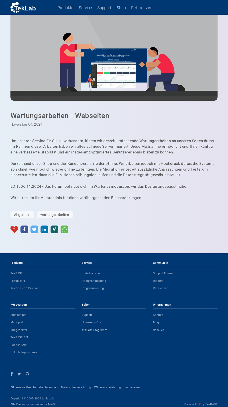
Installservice (91, 273)
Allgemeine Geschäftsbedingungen (33, 387)
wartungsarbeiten (54, 215)
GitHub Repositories (23, 352)
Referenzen (142, 7)
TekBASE (16, 273)
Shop (121, 7)
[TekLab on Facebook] (11, 374)
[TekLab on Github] (27, 374)
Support (104, 7)
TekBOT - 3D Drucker (24, 288)
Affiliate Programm (94, 330)
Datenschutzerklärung (76, 387)
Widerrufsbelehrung (107, 387)
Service (85, 7)
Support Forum (163, 273)
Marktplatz (17, 322)
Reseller (158, 330)
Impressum (132, 387)
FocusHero (17, 280)
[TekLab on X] (19, 374)
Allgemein (22, 215)
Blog (156, 322)
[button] (24, 229)
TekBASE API (19, 337)
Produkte (65, 7)
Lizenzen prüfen (92, 322)
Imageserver (18, 330)
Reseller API (18, 345)
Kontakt (158, 314)
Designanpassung (94, 280)
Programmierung (93, 288)
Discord (158, 280)
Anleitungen (18, 314)
